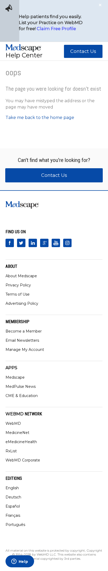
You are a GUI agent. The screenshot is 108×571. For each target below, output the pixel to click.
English (12, 488)
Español (13, 506)
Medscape (15, 377)
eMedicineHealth (21, 441)
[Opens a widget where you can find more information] (19, 561)
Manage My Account (25, 349)
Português (15, 524)
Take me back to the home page (40, 117)
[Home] (23, 48)
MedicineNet (17, 432)
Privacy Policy (18, 285)
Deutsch (13, 497)
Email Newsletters (22, 340)
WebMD (13, 423)
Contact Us (83, 51)
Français (13, 515)
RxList (11, 451)
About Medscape (21, 276)
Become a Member (24, 331)
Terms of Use (18, 294)
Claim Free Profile (56, 28)
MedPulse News (21, 386)
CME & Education (22, 395)
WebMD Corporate (23, 460)
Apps (11, 367)
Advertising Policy (22, 303)
